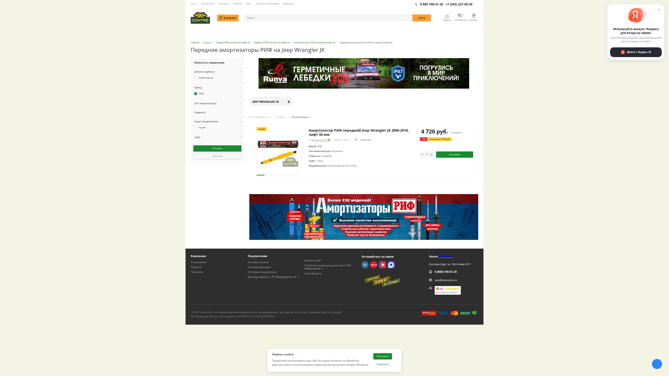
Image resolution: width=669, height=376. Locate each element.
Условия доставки (259, 267)
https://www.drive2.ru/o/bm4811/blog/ (373, 264)
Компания (198, 256)
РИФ (319, 146)
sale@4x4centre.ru (446, 280)
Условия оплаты (258, 262)
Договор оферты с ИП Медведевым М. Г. (273, 277)
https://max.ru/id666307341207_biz (391, 264)
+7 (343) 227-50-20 (458, 4)
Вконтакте (365, 264)
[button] (261, 153)
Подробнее (383, 364)
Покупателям (257, 256)
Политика (197, 272)
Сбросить (217, 156)
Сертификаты (313, 273)
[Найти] (421, 17)
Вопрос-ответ (313, 260)
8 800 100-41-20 (431, 4)
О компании (199, 262)
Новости (196, 267)
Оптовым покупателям (262, 272)
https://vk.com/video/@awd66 (382, 264)
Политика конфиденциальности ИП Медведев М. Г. (328, 267)
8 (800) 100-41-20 (446, 272)
